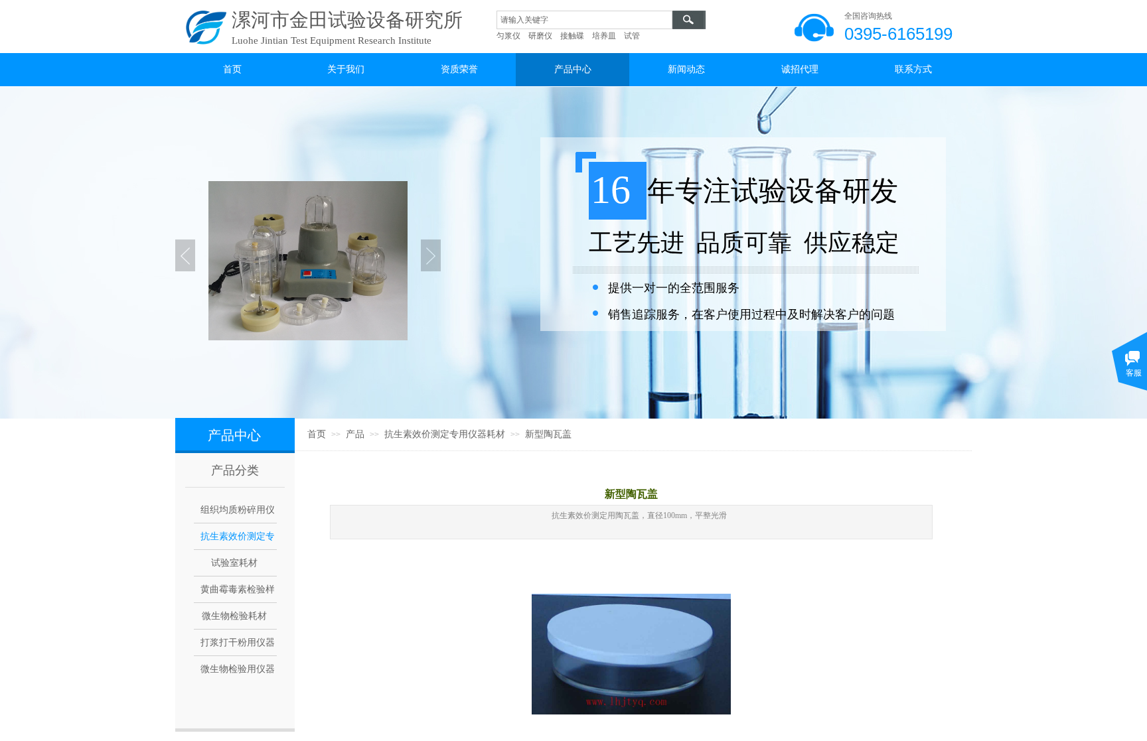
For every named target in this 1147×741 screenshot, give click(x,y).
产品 (355, 434)
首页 (316, 434)
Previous (185, 255)
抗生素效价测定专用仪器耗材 (444, 434)
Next (431, 255)
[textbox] (584, 20)
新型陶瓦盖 (548, 434)
